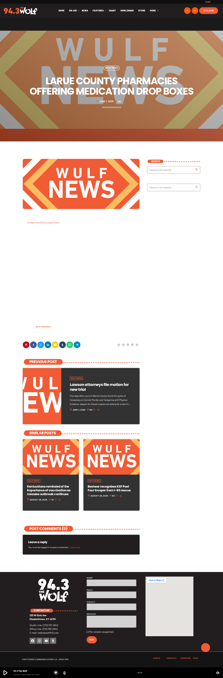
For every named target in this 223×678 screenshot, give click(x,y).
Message (91, 614)
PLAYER (208, 10)
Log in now (74, 547)
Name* (90, 578)
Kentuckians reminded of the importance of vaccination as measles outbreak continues (49, 490)
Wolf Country (31, 335)
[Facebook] (33, 641)
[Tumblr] (53, 641)
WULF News (111, 68)
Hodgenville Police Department (43, 222)
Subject (91, 602)
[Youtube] (46, 641)
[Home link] (20, 10)
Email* (90, 590)
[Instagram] (39, 641)
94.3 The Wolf (43, 326)
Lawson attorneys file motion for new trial (99, 387)
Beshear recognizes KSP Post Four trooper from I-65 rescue (109, 488)
